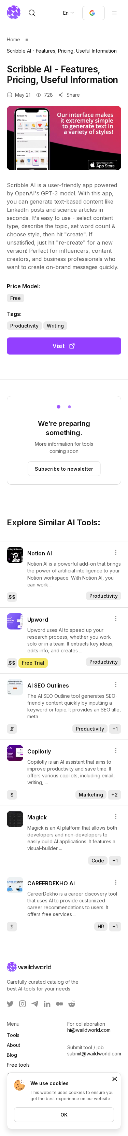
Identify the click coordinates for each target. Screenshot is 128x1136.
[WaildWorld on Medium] (59, 1003)
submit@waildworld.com (94, 1053)
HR (101, 926)
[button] (93, 13)
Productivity (24, 326)
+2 (114, 795)
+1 (115, 729)
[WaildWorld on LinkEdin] (47, 1003)
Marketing (91, 795)
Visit (59, 346)
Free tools (18, 1065)
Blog (12, 1055)
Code (97, 860)
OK (64, 1115)
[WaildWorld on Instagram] (22, 1003)
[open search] (32, 12)
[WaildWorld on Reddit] (71, 1003)
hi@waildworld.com (89, 1030)
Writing (55, 326)
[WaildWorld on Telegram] (34, 1003)
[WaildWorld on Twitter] (10, 1003)
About (13, 1045)
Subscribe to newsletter (64, 469)
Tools (13, 1035)
